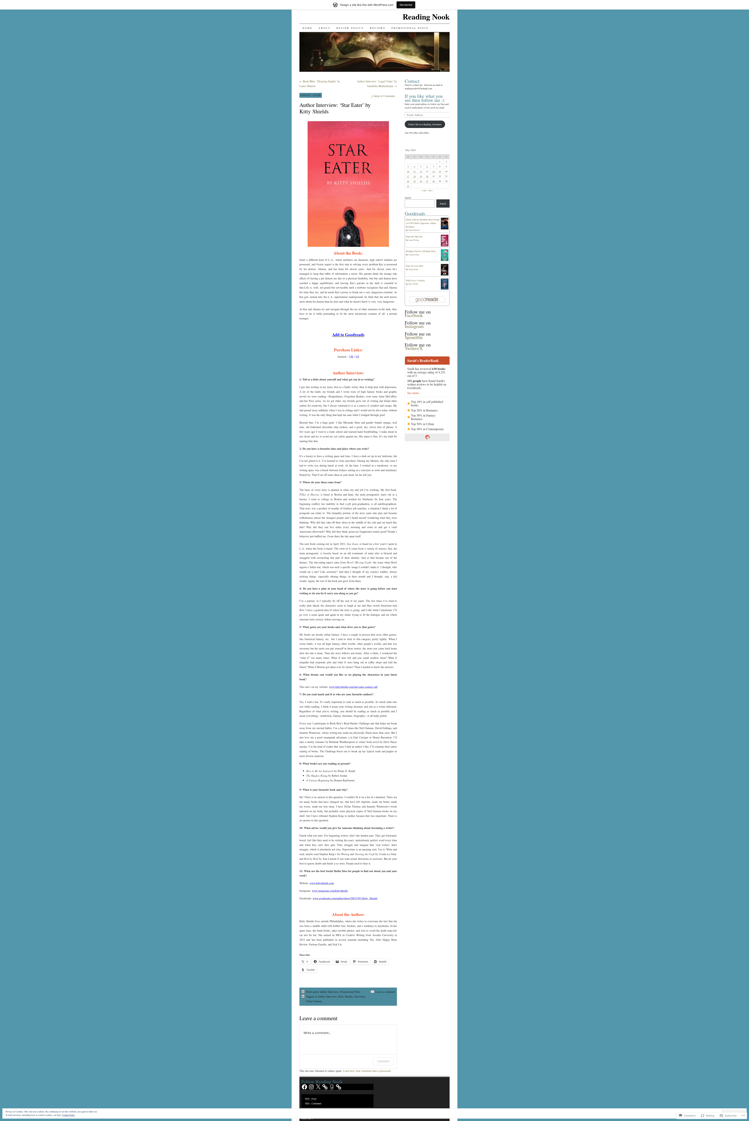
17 (408, 176)
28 (433, 181)
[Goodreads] (332, 1087)
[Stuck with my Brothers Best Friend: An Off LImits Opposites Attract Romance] (444, 229)
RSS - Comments (313, 1103)
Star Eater (359, 996)
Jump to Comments (383, 96)
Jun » (430, 190)
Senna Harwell (414, 230)
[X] (318, 1087)
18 (414, 176)
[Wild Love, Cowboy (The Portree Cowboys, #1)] (444, 288)
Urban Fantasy (314, 1001)
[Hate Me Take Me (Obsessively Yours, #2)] (444, 245)
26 (421, 181)
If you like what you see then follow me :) (424, 98)
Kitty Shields (345, 996)
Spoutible (414, 337)
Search (408, 197)
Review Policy (350, 27)
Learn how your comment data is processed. (367, 1071)
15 (440, 171)
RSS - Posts (311, 1098)
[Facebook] (304, 1087)
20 (427, 176)
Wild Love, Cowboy (415, 280)
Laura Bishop (413, 240)
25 (414, 181)
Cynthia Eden (413, 254)
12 (421, 171)
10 (408, 171)
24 (408, 181)
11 (414, 171)
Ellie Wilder (413, 283)
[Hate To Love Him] (444, 274)
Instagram (414, 326)
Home (307, 27)
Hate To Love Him (414, 265)
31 (408, 185)
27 (427, 181)
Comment (383, 1061)
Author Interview (328, 992)
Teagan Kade (413, 269)
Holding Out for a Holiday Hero (421, 251)
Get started (406, 4)
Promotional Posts (409, 27)
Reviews (377, 27)
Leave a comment (385, 992)
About (324, 27)
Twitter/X (414, 348)
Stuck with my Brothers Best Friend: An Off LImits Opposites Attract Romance (423, 223)
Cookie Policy (68, 1115)
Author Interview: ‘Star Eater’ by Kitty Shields (335, 108)
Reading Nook (426, 16)
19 (421, 176)
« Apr (423, 190)
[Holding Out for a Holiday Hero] (444, 259)
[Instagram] (311, 1087)
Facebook (414, 315)
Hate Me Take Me (414, 236)
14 (433, 171)
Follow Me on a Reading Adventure (425, 124)
